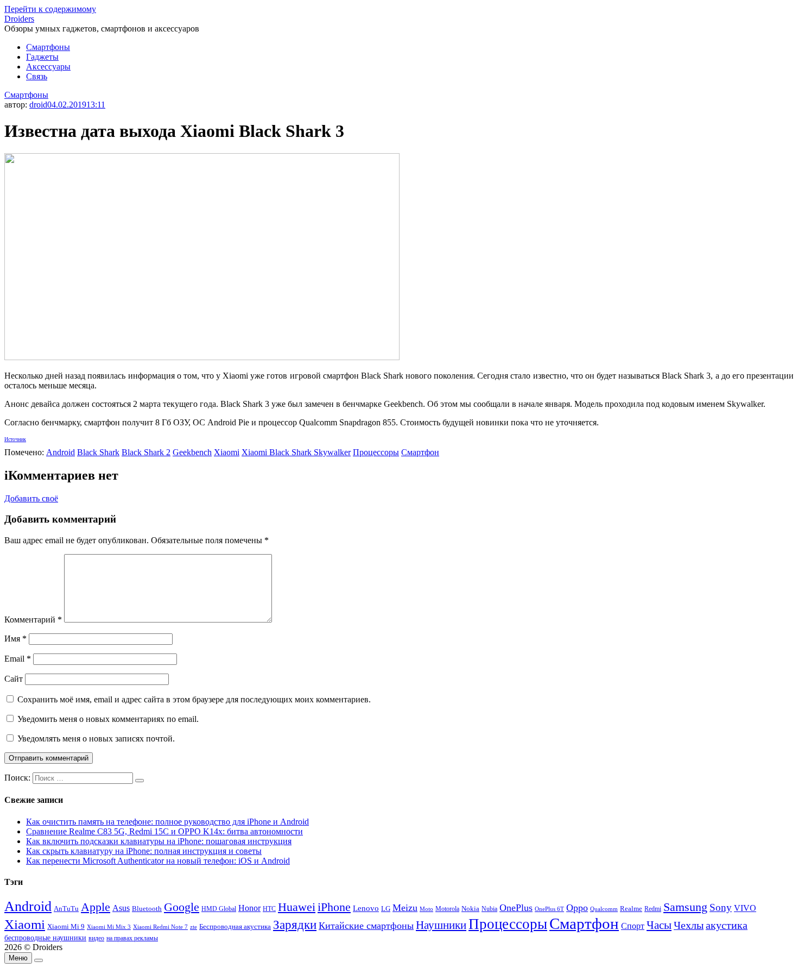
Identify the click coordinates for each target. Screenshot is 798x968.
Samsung (685, 907)
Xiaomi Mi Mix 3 (109, 926)
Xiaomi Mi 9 (66, 927)
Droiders (19, 18)
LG (385, 908)
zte (193, 926)
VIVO (745, 908)
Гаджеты (42, 56)
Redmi (652, 909)
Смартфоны (48, 47)
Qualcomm (604, 909)
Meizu (404, 907)
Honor (249, 908)
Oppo (577, 907)
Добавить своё (31, 498)
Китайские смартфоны (366, 925)
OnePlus (516, 907)
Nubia (489, 909)
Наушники (441, 925)
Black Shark (98, 452)
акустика (727, 925)
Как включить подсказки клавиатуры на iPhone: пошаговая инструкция (159, 841)
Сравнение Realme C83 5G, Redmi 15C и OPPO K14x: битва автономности (164, 831)
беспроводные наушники (45, 938)
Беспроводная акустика (235, 926)
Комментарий (33, 619)
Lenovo (366, 908)
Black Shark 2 (146, 452)
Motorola (447, 909)
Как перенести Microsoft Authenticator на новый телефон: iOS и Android (158, 860)
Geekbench (192, 452)
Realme (631, 909)
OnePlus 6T (549, 909)
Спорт (632, 926)
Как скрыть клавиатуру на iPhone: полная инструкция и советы (144, 851)
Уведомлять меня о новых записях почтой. (96, 738)
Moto (426, 909)
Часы (659, 925)
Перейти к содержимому (50, 9)
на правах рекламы (132, 938)
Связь (36, 76)
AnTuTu (66, 909)
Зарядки (294, 924)
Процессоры (376, 452)
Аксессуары (48, 66)
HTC (269, 909)
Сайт (13, 678)
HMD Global (218, 909)
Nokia (470, 908)
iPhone (334, 907)
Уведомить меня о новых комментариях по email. (108, 719)
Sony (721, 907)
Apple (95, 907)
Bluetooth (147, 909)
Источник (15, 439)
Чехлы (689, 925)
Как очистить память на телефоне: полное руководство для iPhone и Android (167, 821)
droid (38, 104)
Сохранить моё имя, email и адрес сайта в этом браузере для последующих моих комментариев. (194, 699)
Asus (121, 908)
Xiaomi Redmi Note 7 (160, 926)
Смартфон (420, 452)
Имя (15, 638)
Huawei (296, 907)
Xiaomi (226, 452)
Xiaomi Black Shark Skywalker (296, 452)
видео (96, 938)
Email (17, 658)
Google (181, 907)
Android (60, 452)
